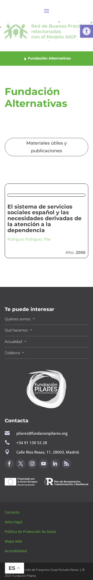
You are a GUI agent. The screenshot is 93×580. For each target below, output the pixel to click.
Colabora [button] (12, 352)
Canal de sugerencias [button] (29, 497)
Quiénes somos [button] (18, 318)
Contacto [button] (12, 512)
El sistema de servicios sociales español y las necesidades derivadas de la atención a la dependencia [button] (44, 218)
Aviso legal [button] (14, 521)
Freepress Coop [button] (47, 570)
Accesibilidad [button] (16, 551)
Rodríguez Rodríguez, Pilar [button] (29, 239)
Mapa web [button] (13, 541)
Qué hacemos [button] (16, 330)
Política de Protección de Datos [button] (31, 531)
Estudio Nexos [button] (69, 570)
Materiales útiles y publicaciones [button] (46, 146)
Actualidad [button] (13, 341)
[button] (86, 31)
